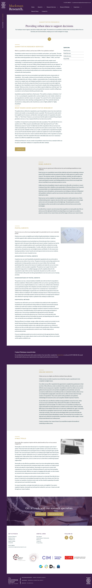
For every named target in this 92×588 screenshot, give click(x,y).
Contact (41, 421)
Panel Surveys (67, 50)
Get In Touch (41, 514)
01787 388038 (11, 545)
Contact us (53, 487)
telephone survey (33, 284)
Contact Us (20, 149)
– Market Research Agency (34, 577)
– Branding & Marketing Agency (32, 580)
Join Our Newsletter (55, 514)
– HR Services (27, 583)
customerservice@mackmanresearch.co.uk (17, 547)
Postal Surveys (67, 53)
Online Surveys (67, 56)
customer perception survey (44, 454)
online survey (42, 284)
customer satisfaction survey (29, 454)
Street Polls (66, 58)
